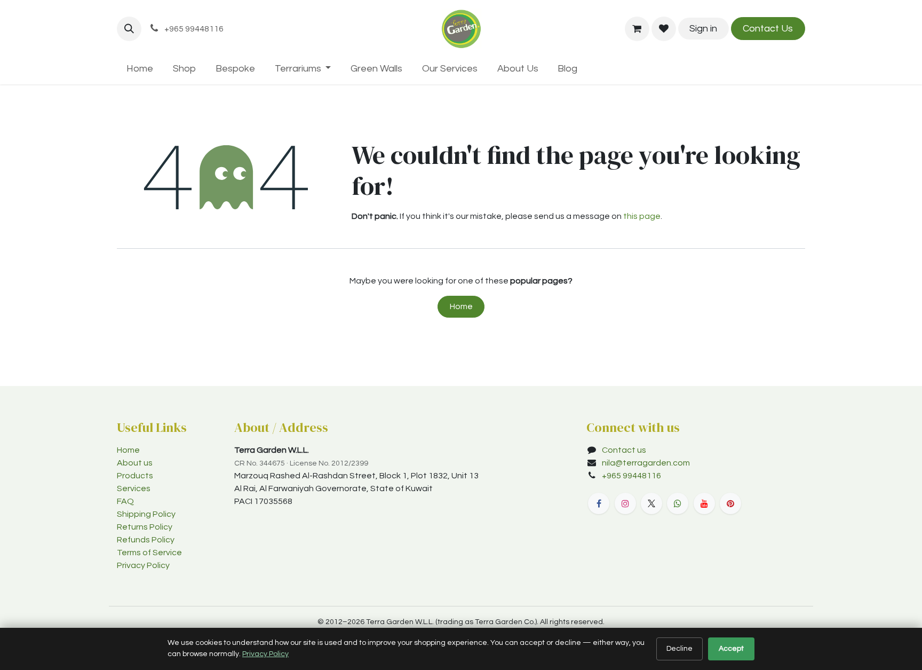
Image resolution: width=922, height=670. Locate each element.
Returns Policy (144, 527)
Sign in (703, 28)
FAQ (125, 501)
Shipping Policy (146, 514)
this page (642, 216)
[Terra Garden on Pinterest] (730, 503)
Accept (731, 648)
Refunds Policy (145, 539)
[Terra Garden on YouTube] (704, 503)
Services (133, 488)
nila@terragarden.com (646, 463)
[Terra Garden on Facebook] (598, 503)
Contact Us (768, 28)
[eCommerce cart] (637, 29)
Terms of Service (149, 552)
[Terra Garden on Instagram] (625, 503)
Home (461, 306)
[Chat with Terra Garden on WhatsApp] (677, 503)
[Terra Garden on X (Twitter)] (651, 503)
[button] (129, 29)
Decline (679, 648)
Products (135, 475)
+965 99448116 (632, 475)
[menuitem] (140, 68)
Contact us (624, 450)
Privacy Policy (143, 565)
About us (135, 463)
